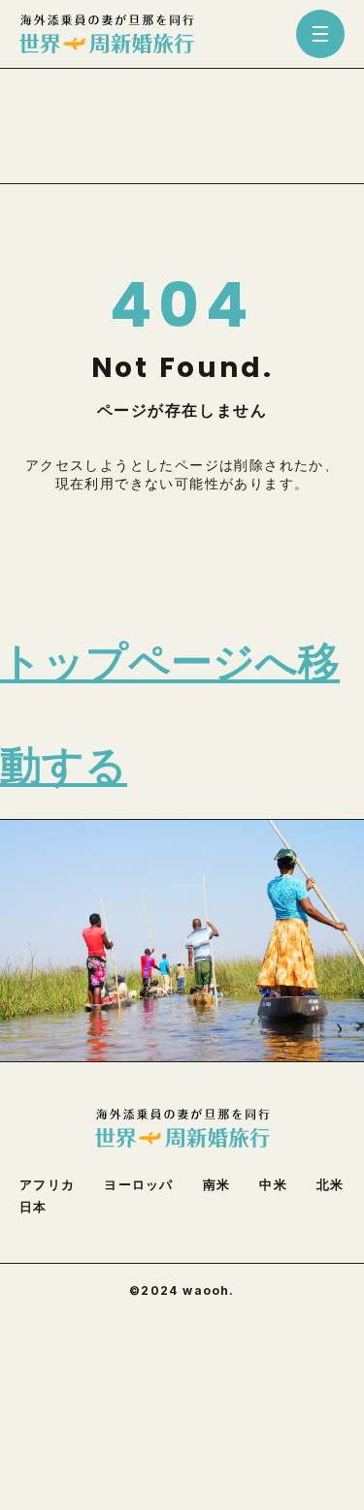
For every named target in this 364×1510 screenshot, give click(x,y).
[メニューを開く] (320, 34)
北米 (330, 1185)
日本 (33, 1207)
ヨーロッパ (139, 1185)
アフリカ (47, 1185)
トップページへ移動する (170, 714)
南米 (217, 1185)
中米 (273, 1185)
